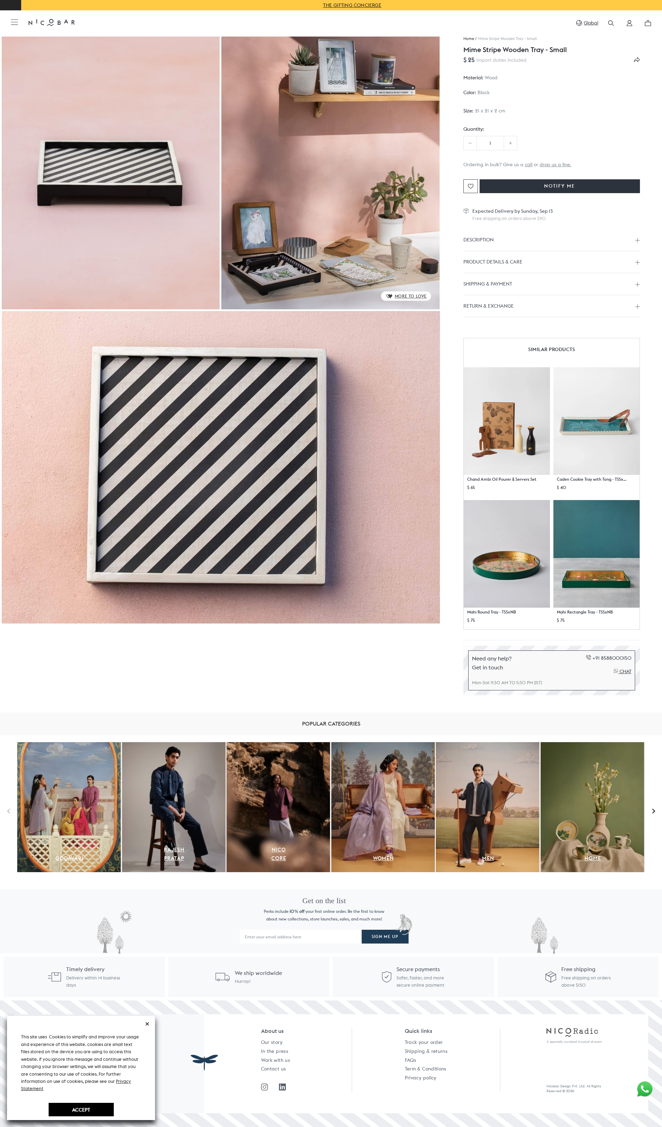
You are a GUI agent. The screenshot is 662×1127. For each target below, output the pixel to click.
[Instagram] (264, 1087)
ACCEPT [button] (81, 1110)
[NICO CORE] (278, 746)
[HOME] (592, 746)
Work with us (275, 1060)
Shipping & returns (426, 1051)
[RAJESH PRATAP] (173, 746)
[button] (629, 25)
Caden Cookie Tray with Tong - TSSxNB (592, 479)
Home (468, 39)
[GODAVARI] (69, 746)
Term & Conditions (426, 1068)
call (528, 164)
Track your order (424, 1042)
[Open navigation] (14, 22)
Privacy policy (421, 1077)
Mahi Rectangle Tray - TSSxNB (585, 612)
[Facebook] (282, 1087)
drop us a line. (555, 164)
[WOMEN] (383, 746)
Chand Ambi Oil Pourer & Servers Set (501, 479)
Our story (271, 1042)
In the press (274, 1051)
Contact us (273, 1068)
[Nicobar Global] (52, 22)
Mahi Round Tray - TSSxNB (491, 612)
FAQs (410, 1060)
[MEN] (487, 746)
